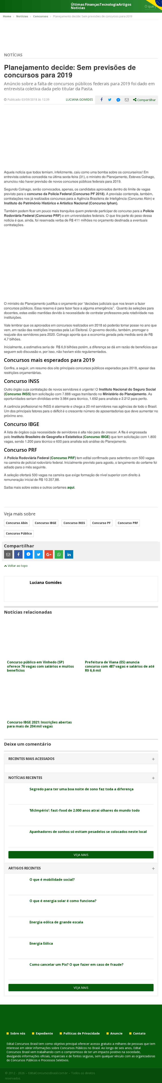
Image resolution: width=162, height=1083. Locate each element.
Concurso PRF (63, 458)
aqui (70, 487)
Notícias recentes (25, 777)
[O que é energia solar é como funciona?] (17, 905)
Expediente (44, 1033)
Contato (139, 1033)
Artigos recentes (24, 868)
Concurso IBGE (96, 437)
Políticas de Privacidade (81, 1033)
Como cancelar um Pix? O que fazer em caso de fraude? (76, 964)
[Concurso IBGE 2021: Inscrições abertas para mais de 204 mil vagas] (42, 716)
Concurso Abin (17, 523)
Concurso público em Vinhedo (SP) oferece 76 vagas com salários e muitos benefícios (40, 666)
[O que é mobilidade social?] (17, 884)
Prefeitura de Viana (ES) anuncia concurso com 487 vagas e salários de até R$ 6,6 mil (119, 666)
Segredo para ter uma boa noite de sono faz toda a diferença (82, 789)
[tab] (81, 759)
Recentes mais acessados (31, 758)
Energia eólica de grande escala (56, 922)
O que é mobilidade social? (52, 879)
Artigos (125, 5)
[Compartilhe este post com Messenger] (118, 100)
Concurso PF (101, 523)
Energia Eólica (41, 943)
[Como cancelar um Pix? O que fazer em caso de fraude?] (17, 969)
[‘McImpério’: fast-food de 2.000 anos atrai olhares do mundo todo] (17, 815)
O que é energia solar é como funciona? (63, 900)
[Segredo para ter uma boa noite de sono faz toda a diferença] (17, 794)
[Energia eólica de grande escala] (17, 927)
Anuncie (116, 1033)
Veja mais (81, 855)
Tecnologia (109, 5)
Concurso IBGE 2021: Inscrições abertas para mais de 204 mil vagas (39, 724)
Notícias (13, 54)
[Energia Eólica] (17, 948)
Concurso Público (19, 533)
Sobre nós (17, 1033)
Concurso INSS (17, 394)
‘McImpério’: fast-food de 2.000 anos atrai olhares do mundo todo (85, 810)
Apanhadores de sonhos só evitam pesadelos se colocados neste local (88, 831)
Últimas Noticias (78, 6)
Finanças (92, 5)
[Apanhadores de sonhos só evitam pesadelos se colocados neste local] (17, 836)
